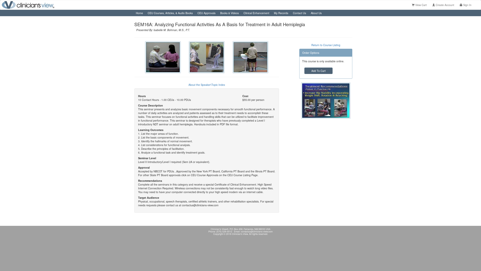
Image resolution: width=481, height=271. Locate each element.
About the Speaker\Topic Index (206, 85)
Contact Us (299, 13)
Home (139, 13)
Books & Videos (229, 13)
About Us (316, 13)
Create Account (444, 5)
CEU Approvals (206, 13)
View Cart (420, 5)
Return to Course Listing (325, 45)
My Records (281, 13)
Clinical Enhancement (256, 13)
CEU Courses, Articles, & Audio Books (170, 13)
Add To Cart (318, 71)
